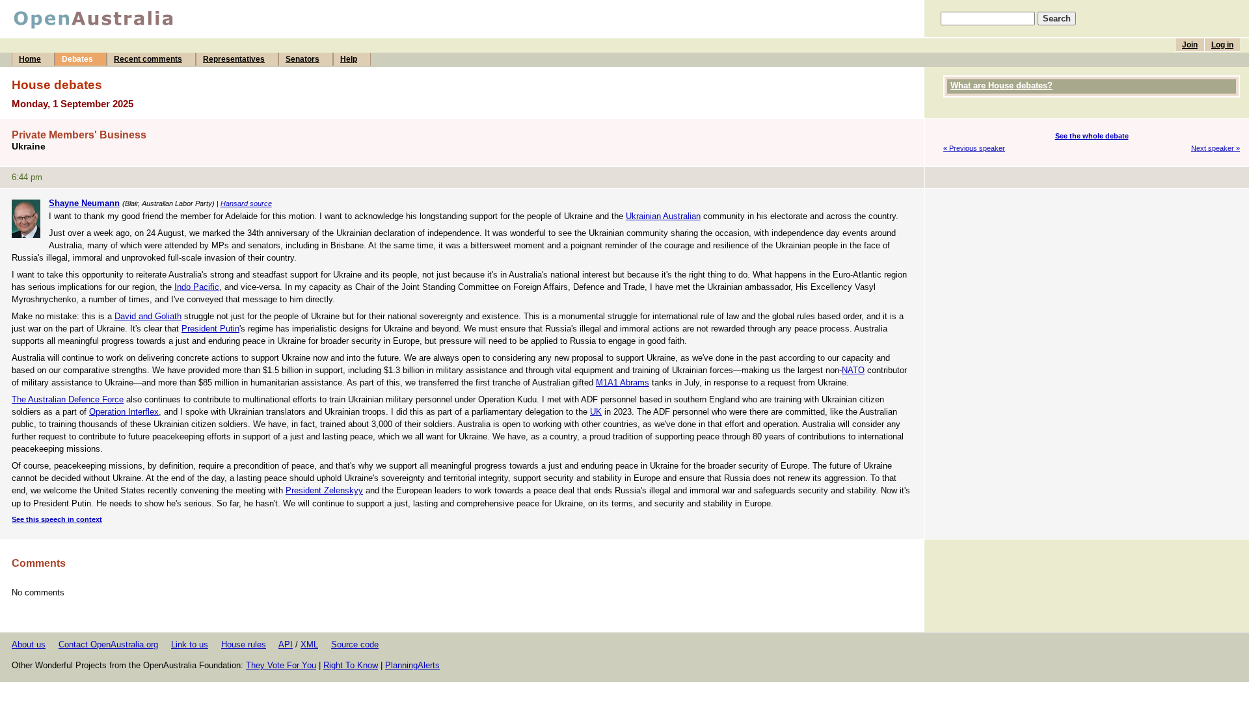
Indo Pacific (196, 287)
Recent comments (148, 59)
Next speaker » (1215, 148)
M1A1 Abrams (622, 382)
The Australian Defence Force (68, 399)
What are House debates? (1001, 85)
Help (348, 59)
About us (29, 644)
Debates (77, 59)
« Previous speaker (974, 148)
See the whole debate (1092, 136)
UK (596, 412)
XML (309, 644)
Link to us (189, 644)
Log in (1222, 44)
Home (30, 59)
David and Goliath (147, 316)
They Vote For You (281, 665)
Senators (302, 59)
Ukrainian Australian (663, 216)
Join (1190, 44)
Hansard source (246, 203)
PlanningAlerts (412, 665)
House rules (243, 644)
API (285, 644)
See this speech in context (57, 519)
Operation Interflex (124, 412)
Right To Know (350, 665)
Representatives (234, 59)
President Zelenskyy (324, 490)
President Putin (210, 328)
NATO (853, 370)
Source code (355, 644)
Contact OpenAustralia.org (108, 644)
